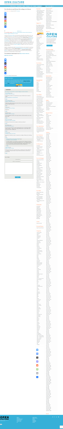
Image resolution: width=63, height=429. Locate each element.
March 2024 (48, 167)
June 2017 (47, 261)
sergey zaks (7, 147)
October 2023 (48, 173)
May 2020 (47, 220)
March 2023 (48, 181)
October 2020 (48, 214)
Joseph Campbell (48, 13)
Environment (38, 48)
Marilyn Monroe (48, 94)
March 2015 (48, 292)
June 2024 (47, 163)
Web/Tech (38, 340)
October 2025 (48, 145)
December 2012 (48, 323)
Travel (38, 331)
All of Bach (38, 193)
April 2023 (47, 180)
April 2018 (47, 249)
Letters (38, 288)
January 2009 (48, 378)
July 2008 (47, 385)
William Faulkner (48, 62)
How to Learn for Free (40, 278)
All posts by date (39, 223)
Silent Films (38, 66)
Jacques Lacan (48, 22)
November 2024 (48, 158)
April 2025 (47, 152)
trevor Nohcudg (7, 100)
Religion (38, 57)
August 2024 (48, 161)
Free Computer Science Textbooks (40, 139)
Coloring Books (39, 187)
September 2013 (48, 313)
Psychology (38, 56)
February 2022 (48, 196)
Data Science (39, 45)
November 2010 (48, 352)
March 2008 (48, 389)
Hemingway (38, 206)
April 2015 (47, 291)
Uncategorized (39, 334)
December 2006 (48, 407)
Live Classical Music (39, 197)
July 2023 (47, 176)
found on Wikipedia (17, 44)
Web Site (5, 38)
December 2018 (48, 240)
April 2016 (47, 277)
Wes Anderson (48, 123)
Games (38, 270)
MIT (37, 297)
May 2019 (47, 234)
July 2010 (47, 357)
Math (37, 52)
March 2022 (48, 195)
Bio (17, 422)
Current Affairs (39, 253)
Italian (37, 88)
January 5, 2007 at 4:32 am (10, 101)
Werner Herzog (48, 121)
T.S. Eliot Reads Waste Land (50, 50)
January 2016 (48, 280)
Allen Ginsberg (48, 80)
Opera (38, 306)
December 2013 (48, 309)
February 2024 (48, 168)
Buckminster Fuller (49, 20)
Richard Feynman (48, 12)
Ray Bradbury (39, 209)
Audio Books (39, 242)
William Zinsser (39, 210)
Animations (38, 70)
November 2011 (48, 338)
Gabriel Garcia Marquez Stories (40, 116)
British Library (39, 172)
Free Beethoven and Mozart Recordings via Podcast (17, 9)
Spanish (38, 90)
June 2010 (47, 358)
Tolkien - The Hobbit (49, 64)
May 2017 (47, 262)
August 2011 (48, 342)
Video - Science (39, 337)
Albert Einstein (48, 56)
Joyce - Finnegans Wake (50, 54)
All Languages (39, 91)
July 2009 (47, 371)
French (38, 85)
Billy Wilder (38, 218)
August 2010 (48, 356)
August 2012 (48, 328)
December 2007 (48, 393)
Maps (37, 294)
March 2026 (48, 139)
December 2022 (48, 184)
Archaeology (39, 235)
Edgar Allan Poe (39, 214)
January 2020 (48, 225)
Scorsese (47, 117)
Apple (38, 234)
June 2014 (47, 302)
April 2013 (47, 319)
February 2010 (48, 363)
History (38, 49)
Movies (33, 419)
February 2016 (48, 279)
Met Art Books (39, 177)
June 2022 (47, 191)
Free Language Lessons (40, 149)
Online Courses (39, 305)
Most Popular (39, 299)
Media (38, 296)
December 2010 (48, 351)
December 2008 (48, 379)
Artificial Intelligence (40, 240)
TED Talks (38, 327)
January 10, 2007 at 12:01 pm (10, 120)
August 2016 (48, 272)
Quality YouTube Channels (39, 151)
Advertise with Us (20, 418)
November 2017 (48, 255)
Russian (38, 89)
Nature (38, 303)
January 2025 (48, 155)
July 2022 (47, 190)
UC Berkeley (38, 333)
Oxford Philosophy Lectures (50, 28)
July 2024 (47, 162)
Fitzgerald (38, 207)
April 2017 (47, 263)
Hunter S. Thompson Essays (40, 113)
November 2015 (48, 283)
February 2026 (48, 140)
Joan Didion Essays (39, 114)
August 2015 (48, 286)
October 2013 (48, 312)
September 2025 (48, 146)
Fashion (38, 266)
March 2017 (48, 264)
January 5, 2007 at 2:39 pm (10, 108)
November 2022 (48, 185)
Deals (37, 257)
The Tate (38, 166)
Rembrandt (38, 185)
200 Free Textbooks (40, 18)
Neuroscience (39, 304)
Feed (32, 37)
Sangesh (6, 132)
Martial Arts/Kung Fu (40, 69)
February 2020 (48, 224)
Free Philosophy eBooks (40, 97)
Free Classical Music (40, 196)
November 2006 (48, 408)
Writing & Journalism (40, 58)
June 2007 (47, 400)
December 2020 (48, 212)
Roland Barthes (48, 23)
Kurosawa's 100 (48, 115)
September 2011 (48, 341)
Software (38, 323)
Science (38, 322)
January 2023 (48, 183)
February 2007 (48, 404)
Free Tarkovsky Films (40, 74)
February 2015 (48, 293)
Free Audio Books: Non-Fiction (40, 131)
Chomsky (38, 119)
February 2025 (48, 154)
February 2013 (48, 321)
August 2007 (48, 397)
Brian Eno (47, 83)
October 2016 (48, 270)
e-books (38, 259)
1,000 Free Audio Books (40, 14)
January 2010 (48, 364)
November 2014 (48, 297)
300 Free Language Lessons (39, 20)
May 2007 (47, 401)
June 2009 (47, 372)
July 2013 (47, 315)
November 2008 (48, 380)
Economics (38, 46)
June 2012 (47, 330)
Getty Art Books (39, 178)
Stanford (38, 325)
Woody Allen (48, 122)
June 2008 (47, 386)
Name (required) (18, 159)
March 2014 (48, 306)
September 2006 (48, 410)
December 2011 (48, 337)
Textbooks (34, 421)
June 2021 (47, 205)
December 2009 (48, 365)
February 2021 (48, 210)
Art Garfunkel (48, 93)
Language (38, 285)
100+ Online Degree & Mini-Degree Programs (40, 12)
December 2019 (48, 226)
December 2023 (48, 170)
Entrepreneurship (39, 263)
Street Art (38, 183)
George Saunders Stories (40, 111)
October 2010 (48, 353)
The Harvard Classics (40, 98)
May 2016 (47, 276)
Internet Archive (39, 279)
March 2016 (48, 278)
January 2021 (48, 211)
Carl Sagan (48, 14)
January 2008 (48, 392)
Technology (38, 326)
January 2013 (48, 322)
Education (38, 261)
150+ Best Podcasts (40, 15)
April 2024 (47, 166)
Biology (38, 39)
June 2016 (47, 275)
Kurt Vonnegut (39, 211)
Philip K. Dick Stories (40, 99)
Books (38, 244)
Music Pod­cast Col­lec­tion (24, 53)
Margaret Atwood (39, 215)
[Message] (19, 23)
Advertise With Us (49, 45)
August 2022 (48, 189)
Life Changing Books (40, 123)
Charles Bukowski (48, 57)
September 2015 (48, 285)
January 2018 (48, 253)
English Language (39, 262)
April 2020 (47, 221)
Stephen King (39, 118)
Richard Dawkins (48, 19)
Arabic (38, 82)
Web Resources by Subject (39, 148)
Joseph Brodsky (48, 86)
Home (18, 417)
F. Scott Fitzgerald (49, 79)
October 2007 (48, 395)
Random (38, 318)
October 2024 (48, 159)
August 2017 (48, 258)
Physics (38, 54)
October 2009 (48, 367)
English (38, 84)
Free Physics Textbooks (40, 137)
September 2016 (48, 271)
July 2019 (47, 232)
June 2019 (47, 233)
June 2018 (47, 247)
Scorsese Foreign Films (49, 128)
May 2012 (47, 331)
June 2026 (47, 136)
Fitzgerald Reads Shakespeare (51, 61)
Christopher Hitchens (49, 85)
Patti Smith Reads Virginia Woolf (51, 55)
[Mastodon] (19, 19)
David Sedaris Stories (40, 117)
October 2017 (48, 256)
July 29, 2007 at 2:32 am (9, 126)
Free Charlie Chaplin (40, 72)
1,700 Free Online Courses (40, 10)
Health (38, 276)
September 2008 (48, 382)
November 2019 (48, 227)
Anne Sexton (48, 70)
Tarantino (47, 116)
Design (38, 258)
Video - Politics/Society (40, 336)
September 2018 (48, 243)
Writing (38, 342)
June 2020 (47, 219)
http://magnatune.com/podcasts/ (11, 97)
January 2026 (48, 141)
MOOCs (38, 298)
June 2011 (47, 344)
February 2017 (48, 265)
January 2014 (48, 308)
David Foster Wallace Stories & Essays (40, 102)
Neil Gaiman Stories (40, 100)
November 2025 (48, 144)
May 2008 (47, 387)
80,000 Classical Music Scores (40, 195)
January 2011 (48, 350)
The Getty (38, 162)
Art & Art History (39, 37)
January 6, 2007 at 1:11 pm (9, 113)
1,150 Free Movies (39, 13)
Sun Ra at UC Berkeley (49, 11)
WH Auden (47, 101)
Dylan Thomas (48, 69)
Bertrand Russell (48, 27)
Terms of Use (19, 421)
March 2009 (48, 375)
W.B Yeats (47, 67)
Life (37, 290)
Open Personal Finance (40, 227)
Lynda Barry (48, 108)
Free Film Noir (39, 65)
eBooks (33, 422)
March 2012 (48, 334)
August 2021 (48, 203)
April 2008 (47, 388)
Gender (38, 271)
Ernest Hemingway (49, 78)
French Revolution (39, 174)
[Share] (19, 27)
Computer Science (39, 44)
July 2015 (47, 287)
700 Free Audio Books (40, 127)
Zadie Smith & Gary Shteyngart (51, 106)
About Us (18, 418)
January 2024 (48, 169)
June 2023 (47, 177)
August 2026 (48, 133)
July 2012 (47, 329)
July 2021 (47, 204)
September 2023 (48, 174)
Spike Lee (47, 107)
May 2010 (47, 359)
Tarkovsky (47, 118)
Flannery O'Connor (49, 63)
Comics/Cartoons (39, 250)
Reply (6, 105)
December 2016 (48, 268)
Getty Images (39, 175)
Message (14, 161)
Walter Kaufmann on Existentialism (51, 21)
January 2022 (48, 197)
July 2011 (47, 343)
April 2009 (47, 374)
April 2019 (47, 235)
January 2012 (48, 336)
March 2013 (48, 320)
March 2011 (48, 348)
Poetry (38, 312)
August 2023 (48, 175)
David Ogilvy (38, 216)
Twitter (38, 332)
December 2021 (48, 198)
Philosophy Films (48, 129)
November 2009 (48, 366)
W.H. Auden (48, 87)
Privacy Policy (19, 420)
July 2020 (47, 218)
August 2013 (48, 314)
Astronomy (38, 38)
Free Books (38, 145)
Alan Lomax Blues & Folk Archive (40, 201)
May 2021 (47, 206)
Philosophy (38, 53)
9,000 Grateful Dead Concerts (40, 199)
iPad (37, 280)
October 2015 (48, 284)
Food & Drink (39, 269)
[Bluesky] (19, 13)
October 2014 (48, 298)
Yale (37, 343)
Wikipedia (38, 341)
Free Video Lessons (40, 146)
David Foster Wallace (49, 72)
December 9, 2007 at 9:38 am (11, 139)
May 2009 (47, 373)
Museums (38, 300)
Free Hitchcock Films (40, 71)
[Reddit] (19, 21)
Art (37, 239)
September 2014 (48, 299)
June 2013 (47, 316)
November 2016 (48, 269)
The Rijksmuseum (39, 163)
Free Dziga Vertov (39, 75)
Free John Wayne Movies (40, 73)
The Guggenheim (39, 165)
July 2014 (47, 301)
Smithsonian (38, 164)
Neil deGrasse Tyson (49, 77)
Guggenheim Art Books (40, 176)
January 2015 (48, 294)
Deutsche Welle (11, 35)
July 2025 (47, 148)
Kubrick (47, 114)
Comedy (38, 249)
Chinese (38, 83)
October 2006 (48, 409)
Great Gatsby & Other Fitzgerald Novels (40, 105)
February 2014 (48, 307)
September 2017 (48, 257)
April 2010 (47, 360)
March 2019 (48, 236)
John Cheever (48, 71)
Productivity (38, 315)
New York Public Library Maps (40, 180)
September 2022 (48, 188)
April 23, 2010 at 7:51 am (9, 148)
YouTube (38, 344)
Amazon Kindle (39, 232)
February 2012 (48, 335)
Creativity (38, 252)
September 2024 (48, 160)
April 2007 (47, 402)
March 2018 (48, 250)
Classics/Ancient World (40, 43)
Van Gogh (38, 186)
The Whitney (38, 168)
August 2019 (48, 231)
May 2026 (47, 137)
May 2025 (47, 151)
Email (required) (17, 161)
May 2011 (47, 345)
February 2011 (48, 349)
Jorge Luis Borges (48, 16)
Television (38, 328)
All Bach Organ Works (40, 192)
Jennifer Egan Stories (40, 110)
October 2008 (48, 381)
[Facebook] (19, 15)
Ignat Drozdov (7, 119)
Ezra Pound (48, 68)
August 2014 (48, 300)
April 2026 (47, 138)
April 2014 (47, 305)
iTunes (30, 37)
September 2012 (48, 327)
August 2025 (48, 147)
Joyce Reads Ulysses (49, 53)
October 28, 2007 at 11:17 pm (10, 133)
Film (37, 267)
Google (38, 272)
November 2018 (48, 241)
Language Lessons (39, 286)
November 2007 (48, 394)
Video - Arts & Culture (40, 335)
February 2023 (48, 182)
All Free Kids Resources (40, 155)
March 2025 (48, 153)
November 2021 (48, 199)
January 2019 (48, 239)
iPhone (38, 281)
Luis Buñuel (47, 124)
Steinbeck (38, 217)
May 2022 (47, 192)
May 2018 (47, 248)
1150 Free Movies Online (40, 64)
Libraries (38, 289)
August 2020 (48, 217)
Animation (38, 233)
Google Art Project (39, 173)
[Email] (19, 25)
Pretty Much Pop (39, 314)
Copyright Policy (19, 419)
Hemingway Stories (40, 103)
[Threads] (19, 17)
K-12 (37, 284)
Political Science (39, 55)
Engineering (38, 47)
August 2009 (48, 370)
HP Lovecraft (38, 106)
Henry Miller (48, 84)
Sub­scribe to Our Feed (8, 55)
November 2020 (48, 213)
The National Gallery (40, 167)
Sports (38, 324)
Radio (38, 317)
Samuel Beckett (48, 92)
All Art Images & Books (40, 159)
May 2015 (47, 290)
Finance (38, 268)
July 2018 (47, 246)
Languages (34, 420)
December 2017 (48, 254)
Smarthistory (39, 184)
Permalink (9, 75)
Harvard (38, 275)
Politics (38, 313)
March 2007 (48, 403)
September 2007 (48, 396)
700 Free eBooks (39, 96)
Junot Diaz (47, 109)
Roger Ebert (48, 125)
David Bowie (48, 91)
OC (6, 75)
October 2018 (48, 242)
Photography (39, 308)
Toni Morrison (48, 26)
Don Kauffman (7, 93)
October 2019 (48, 228)
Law (37, 287)
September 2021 (48, 202)
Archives (38, 238)
